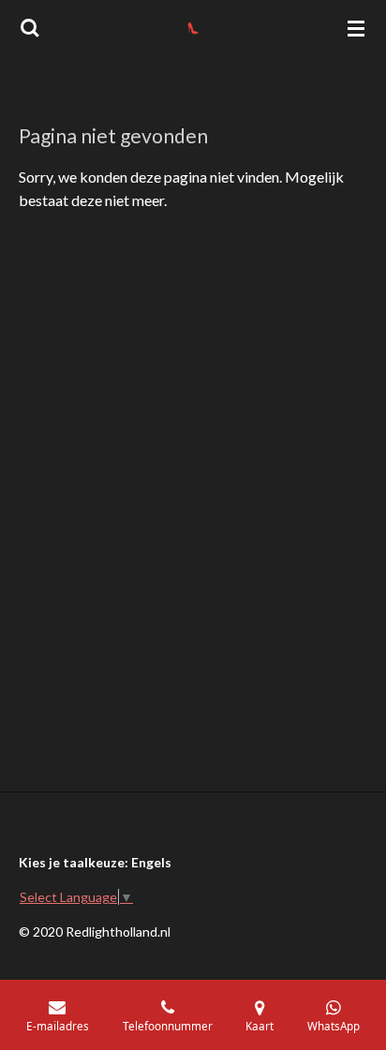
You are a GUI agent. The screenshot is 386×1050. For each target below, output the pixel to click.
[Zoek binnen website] (30, 28)
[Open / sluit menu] (356, 28)
